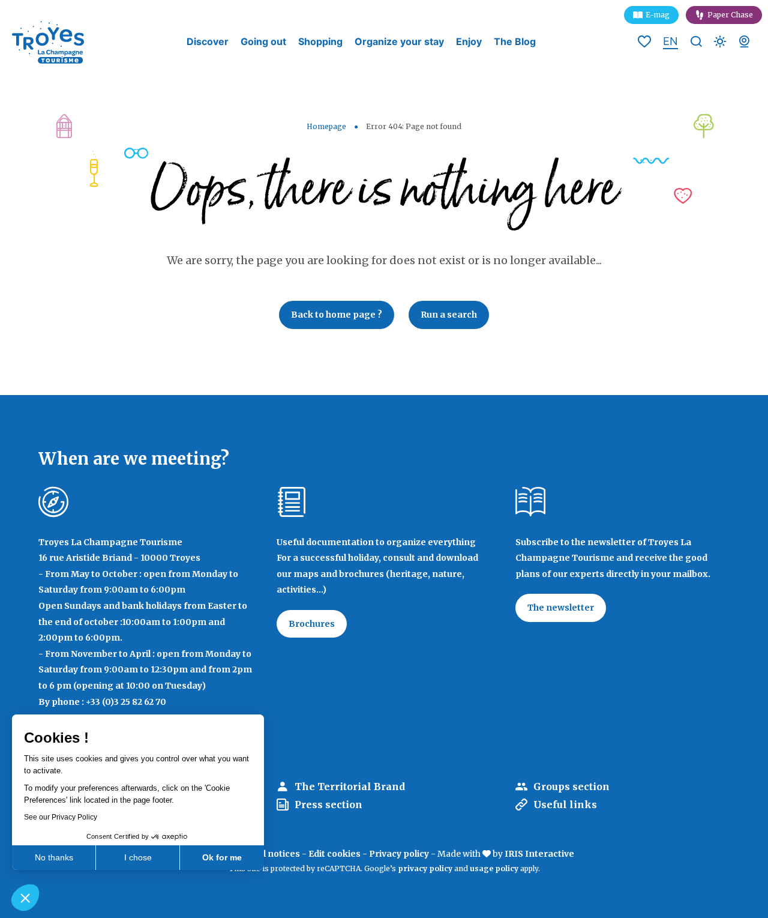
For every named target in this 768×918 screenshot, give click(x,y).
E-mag (658, 14)
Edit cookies (334, 853)
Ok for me (222, 857)
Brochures (312, 623)
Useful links (565, 805)
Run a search (449, 314)
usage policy (494, 868)
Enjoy (469, 41)
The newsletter (560, 607)
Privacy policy (399, 853)
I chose (138, 857)
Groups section (571, 787)
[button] (25, 897)
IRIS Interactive (539, 853)
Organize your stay (399, 41)
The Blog (515, 41)
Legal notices (270, 853)
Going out (263, 41)
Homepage (326, 126)
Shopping (320, 41)
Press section (328, 805)
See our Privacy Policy (60, 817)
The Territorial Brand (350, 787)
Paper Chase (730, 14)
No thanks (54, 857)
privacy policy (425, 868)
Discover (208, 41)
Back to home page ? (336, 314)
